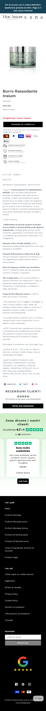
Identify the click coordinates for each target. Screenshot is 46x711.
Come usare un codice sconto (19, 574)
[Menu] (41, 17)
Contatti (9, 620)
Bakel (7, 508)
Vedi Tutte (23, 481)
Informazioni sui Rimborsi (17, 614)
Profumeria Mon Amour (20, 700)
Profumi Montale (13, 515)
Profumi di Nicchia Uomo (17, 541)
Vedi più (23, 467)
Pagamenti (10, 581)
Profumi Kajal (11, 557)
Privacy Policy (11, 594)
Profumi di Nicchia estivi (16, 535)
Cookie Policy (11, 600)
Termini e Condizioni (14, 607)
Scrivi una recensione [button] (23, 406)
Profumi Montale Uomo (16, 521)
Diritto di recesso (13, 587)
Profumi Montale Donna (16, 528)
